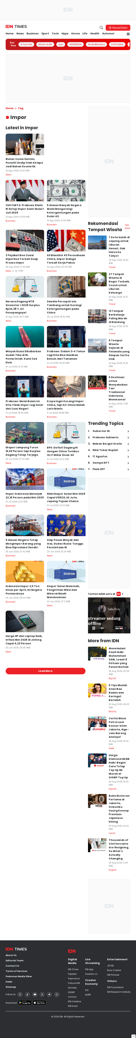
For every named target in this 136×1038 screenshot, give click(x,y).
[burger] (128, 34)
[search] (101, 28)
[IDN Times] (16, 26)
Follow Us (11, 994)
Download (11, 1002)
